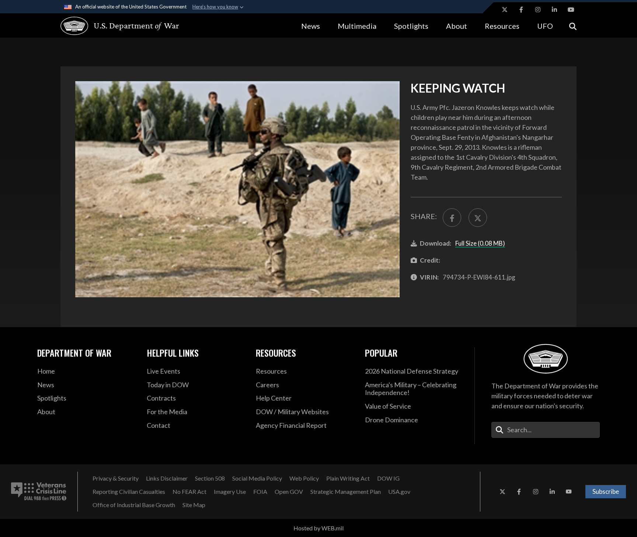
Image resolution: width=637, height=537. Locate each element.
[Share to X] (478, 217)
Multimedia (357, 25)
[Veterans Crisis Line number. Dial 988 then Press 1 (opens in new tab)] (38, 491)
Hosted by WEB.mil (318, 527)
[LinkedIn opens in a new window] (554, 9)
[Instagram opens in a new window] (537, 9)
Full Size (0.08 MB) (480, 243)
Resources (502, 25)
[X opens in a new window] (504, 9)
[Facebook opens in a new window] (521, 9)
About (456, 25)
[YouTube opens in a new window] (571, 9)
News (310, 25)
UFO (545, 25)
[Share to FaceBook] (452, 217)
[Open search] (573, 26)
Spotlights (411, 25)
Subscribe (605, 491)
